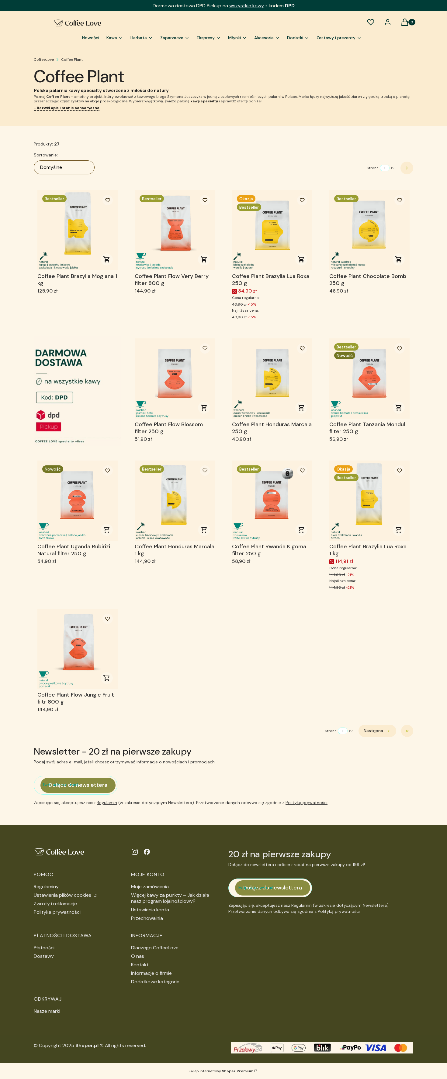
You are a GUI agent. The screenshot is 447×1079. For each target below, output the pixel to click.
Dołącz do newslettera (78, 785)
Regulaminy (46, 886)
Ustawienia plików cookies (63, 895)
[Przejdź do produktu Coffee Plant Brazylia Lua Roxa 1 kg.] (369, 501)
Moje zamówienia (150, 886)
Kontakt (140, 964)
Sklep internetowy (221, 1071)
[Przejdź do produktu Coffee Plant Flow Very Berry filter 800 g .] (175, 230)
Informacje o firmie (151, 973)
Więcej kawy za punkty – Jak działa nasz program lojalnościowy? (170, 898)
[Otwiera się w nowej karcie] (134, 851)
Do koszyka (107, 259)
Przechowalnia (147, 918)
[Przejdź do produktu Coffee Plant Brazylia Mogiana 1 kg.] (77, 230)
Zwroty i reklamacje (55, 903)
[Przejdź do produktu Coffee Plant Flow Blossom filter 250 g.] (175, 378)
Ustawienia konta (150, 909)
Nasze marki (47, 1011)
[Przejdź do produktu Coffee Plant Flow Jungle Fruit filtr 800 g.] (77, 649)
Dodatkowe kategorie (155, 981)
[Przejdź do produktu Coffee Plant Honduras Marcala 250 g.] (272, 378)
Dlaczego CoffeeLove (154, 947)
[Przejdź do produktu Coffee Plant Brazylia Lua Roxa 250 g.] (272, 230)
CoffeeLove (44, 59)
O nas (137, 956)
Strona (373, 168)
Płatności (44, 947)
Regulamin (107, 802)
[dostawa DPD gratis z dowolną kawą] (77, 391)
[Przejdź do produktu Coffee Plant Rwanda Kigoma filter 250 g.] (272, 501)
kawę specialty (204, 101)
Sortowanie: (46, 155)
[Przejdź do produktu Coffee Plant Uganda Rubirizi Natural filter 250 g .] (77, 501)
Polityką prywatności (306, 802)
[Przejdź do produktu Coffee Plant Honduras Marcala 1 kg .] (175, 501)
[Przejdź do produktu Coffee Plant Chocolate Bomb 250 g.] (369, 230)
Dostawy (44, 956)
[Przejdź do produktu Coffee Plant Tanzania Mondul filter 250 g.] (369, 378)
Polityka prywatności (57, 912)
